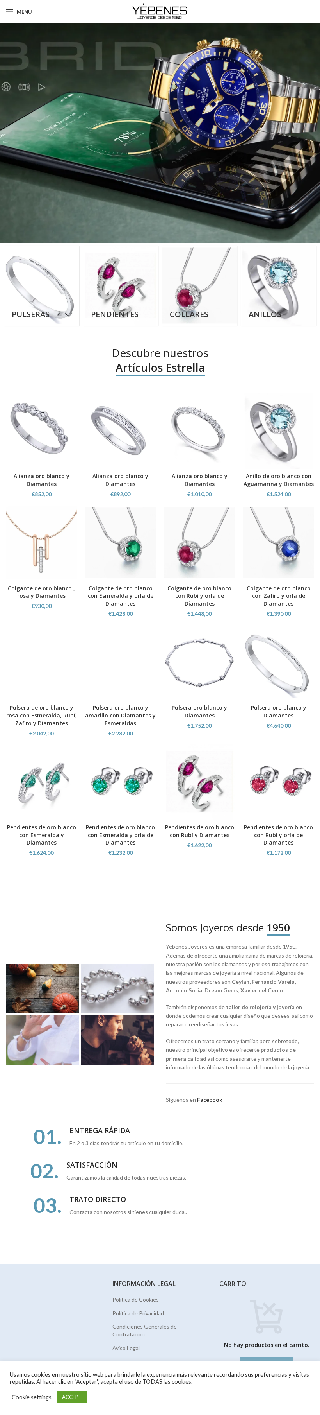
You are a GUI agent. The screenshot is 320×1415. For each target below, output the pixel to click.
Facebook (209, 1099)
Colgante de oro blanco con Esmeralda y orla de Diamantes (120, 596)
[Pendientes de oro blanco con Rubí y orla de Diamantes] (279, 782)
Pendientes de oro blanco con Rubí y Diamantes (199, 831)
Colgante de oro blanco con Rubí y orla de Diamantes (199, 596)
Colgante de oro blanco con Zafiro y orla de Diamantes (279, 596)
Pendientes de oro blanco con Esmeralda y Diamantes (41, 834)
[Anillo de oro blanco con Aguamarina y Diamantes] (279, 430)
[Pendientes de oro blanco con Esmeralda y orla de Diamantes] (120, 782)
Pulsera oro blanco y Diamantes (199, 711)
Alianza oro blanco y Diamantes (41, 480)
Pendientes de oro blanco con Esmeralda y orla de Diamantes (120, 834)
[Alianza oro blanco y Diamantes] (41, 431)
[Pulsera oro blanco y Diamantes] (199, 662)
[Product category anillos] (278, 286)
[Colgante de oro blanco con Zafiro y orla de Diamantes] (279, 543)
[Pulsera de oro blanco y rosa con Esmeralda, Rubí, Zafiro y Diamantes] (41, 662)
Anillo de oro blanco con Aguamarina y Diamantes (279, 480)
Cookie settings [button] (32, 1397)
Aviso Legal (126, 1348)
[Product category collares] (199, 286)
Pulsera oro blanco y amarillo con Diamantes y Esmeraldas (120, 715)
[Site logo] (160, 11)
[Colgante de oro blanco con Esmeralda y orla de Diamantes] (120, 543)
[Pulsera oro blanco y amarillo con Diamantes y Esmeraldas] (120, 662)
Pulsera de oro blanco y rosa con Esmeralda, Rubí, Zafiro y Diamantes (41, 715)
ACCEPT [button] (72, 1397)
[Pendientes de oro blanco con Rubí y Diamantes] (199, 782)
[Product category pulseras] (41, 286)
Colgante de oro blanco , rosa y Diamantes (41, 592)
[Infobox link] (160, 1137)
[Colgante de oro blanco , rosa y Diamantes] (41, 543)
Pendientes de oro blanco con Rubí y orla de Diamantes (278, 834)
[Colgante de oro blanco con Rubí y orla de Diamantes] (199, 543)
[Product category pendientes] (120, 286)
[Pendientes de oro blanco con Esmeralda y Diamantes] (41, 782)
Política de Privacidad (138, 1313)
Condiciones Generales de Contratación (144, 1330)
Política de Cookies (135, 1299)
